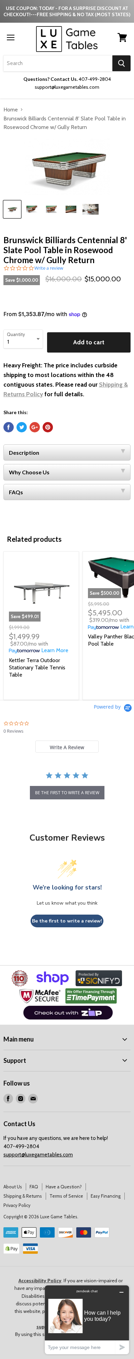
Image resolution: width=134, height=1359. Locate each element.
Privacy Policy (17, 1205)
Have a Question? (64, 1186)
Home (10, 109)
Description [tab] (24, 452)
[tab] (66, 747)
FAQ (34, 1186)
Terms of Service (66, 1196)
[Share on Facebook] (8, 427)
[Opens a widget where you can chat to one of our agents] (87, 1320)
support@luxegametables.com (38, 1155)
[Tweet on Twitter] (21, 427)
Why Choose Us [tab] (29, 472)
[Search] (121, 63)
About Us (12, 1186)
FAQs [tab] (16, 492)
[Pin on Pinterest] (48, 427)
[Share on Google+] (35, 427)
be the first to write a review (67, 793)
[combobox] (57, 63)
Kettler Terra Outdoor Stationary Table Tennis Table (37, 667)
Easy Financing (106, 1196)
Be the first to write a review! (67, 921)
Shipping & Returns (22, 1196)
